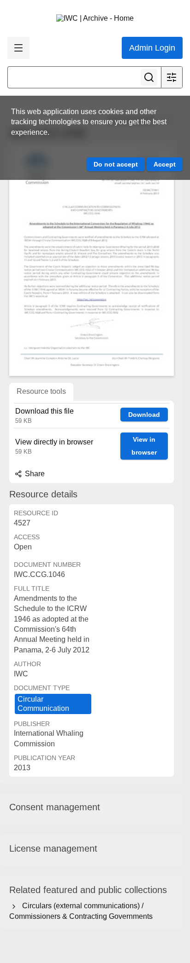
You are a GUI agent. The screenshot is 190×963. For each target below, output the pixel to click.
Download (144, 414)
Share (34, 474)
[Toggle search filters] (171, 77)
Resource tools (41, 391)
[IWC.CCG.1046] (91, 261)
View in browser (144, 446)
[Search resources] (149, 77)
